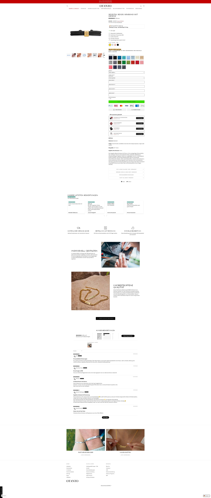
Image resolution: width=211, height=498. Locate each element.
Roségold (115, 45)
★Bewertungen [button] (1, 492)
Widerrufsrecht (89, 475)
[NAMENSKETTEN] (125, 440)
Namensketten (69, 468)
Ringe (67, 475)
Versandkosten (119, 22)
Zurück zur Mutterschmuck (106, 318)
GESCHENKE (138, 8)
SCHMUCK (83, 8)
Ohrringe (68, 473)
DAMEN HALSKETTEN (93, 8)
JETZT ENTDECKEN (85, 454)
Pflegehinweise (89, 473)
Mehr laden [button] (105, 417)
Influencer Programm (110, 473)
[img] (106, 197)
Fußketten (68, 477)
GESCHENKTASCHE (118, 133)
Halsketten (68, 466)
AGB (107, 469)
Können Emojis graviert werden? (126, 172)
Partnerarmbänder (70, 471)
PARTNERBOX (117, 128)
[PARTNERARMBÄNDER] (85, 440)
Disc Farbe (113, 42)
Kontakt (87, 468)
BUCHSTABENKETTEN (119, 8)
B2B (107, 475)
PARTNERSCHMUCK (106, 8)
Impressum (108, 468)
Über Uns (108, 466)
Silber (112, 45)
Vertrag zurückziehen (90, 477)
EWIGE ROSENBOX (118, 122)
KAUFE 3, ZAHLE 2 (74, 8)
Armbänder (68, 469)
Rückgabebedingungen (126, 174)
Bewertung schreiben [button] (128, 335)
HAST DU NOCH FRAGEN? (127, 177)
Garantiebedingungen (90, 469)
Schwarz (118, 45)
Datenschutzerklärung (110, 471)
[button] (112, 18)
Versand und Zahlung (90, 471)
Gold (110, 45)
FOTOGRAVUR (130, 8)
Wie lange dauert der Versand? (126, 169)
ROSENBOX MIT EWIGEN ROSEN (120, 117)
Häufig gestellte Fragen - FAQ (92, 466)
